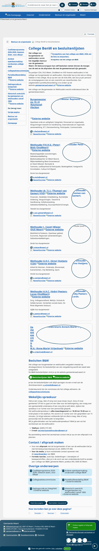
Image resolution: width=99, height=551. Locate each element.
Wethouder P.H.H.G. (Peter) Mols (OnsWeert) (45, 146)
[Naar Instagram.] (74, 540)
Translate (90, 34)
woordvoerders (40, 454)
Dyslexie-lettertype (90, 10)
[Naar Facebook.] (68, 540)
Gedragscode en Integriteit (14, 85)
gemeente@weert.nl (13, 531)
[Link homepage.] (13, 15)
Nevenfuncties (39, 134)
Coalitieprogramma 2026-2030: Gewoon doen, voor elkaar (16, 52)
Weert (82, 15)
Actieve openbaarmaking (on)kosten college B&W (76, 471)
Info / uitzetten (57, 548)
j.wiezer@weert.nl (40, 247)
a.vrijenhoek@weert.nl (42, 352)
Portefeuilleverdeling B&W (76, 479)
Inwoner (30, 15)
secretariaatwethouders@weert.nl (52, 430)
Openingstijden (11, 535)
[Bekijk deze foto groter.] (71, 55)
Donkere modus (69, 10)
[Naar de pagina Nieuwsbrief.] (85, 540)
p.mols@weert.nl (40, 177)
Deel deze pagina (37, 503)
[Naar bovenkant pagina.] (95, 546)
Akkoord (67, 549)
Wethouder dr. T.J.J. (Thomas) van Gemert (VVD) (48, 192)
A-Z (94, 4)
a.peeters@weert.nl (41, 314)
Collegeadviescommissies (18, 70)
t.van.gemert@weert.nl (43, 213)
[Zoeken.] (62, 5)
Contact (74, 4)
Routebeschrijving (27, 535)
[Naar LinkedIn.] (79, 540)
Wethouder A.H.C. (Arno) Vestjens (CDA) (48, 262)
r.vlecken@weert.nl (41, 131)
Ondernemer (44, 15)
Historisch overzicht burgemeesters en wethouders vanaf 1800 (16, 97)
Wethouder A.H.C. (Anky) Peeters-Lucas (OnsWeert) (48, 293)
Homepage (12, 123)
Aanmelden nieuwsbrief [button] (57, 503)
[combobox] (42, 5)
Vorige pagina (14, 112)
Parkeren (41, 535)
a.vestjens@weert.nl (41, 278)
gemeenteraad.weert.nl (45, 85)
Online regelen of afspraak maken (82, 526)
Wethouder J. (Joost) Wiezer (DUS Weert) (45, 228)
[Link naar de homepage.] (8, 42)
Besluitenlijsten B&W (42, 377)
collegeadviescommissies (39, 392)
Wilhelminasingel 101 (14, 526)
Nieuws (85, 4)
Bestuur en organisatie (65, 15)
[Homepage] (13, 5)
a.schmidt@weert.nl (51, 385)
